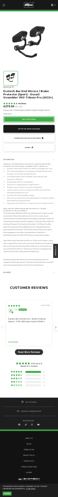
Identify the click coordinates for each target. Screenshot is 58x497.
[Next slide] (55, 327)
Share (28, 147)
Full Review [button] (13, 342)
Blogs (29, 444)
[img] (14, 306)
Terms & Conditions (29, 467)
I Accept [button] (7, 493)
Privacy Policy (29, 455)
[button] (9, 103)
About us (29, 438)
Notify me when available (29, 129)
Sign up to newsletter (31, 411)
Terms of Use (29, 449)
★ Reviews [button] (55, 251)
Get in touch (31, 402)
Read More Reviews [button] (29, 352)
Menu (4, 5)
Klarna (29, 472)
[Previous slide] (2, 327)
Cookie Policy (29, 461)
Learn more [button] (31, 489)
